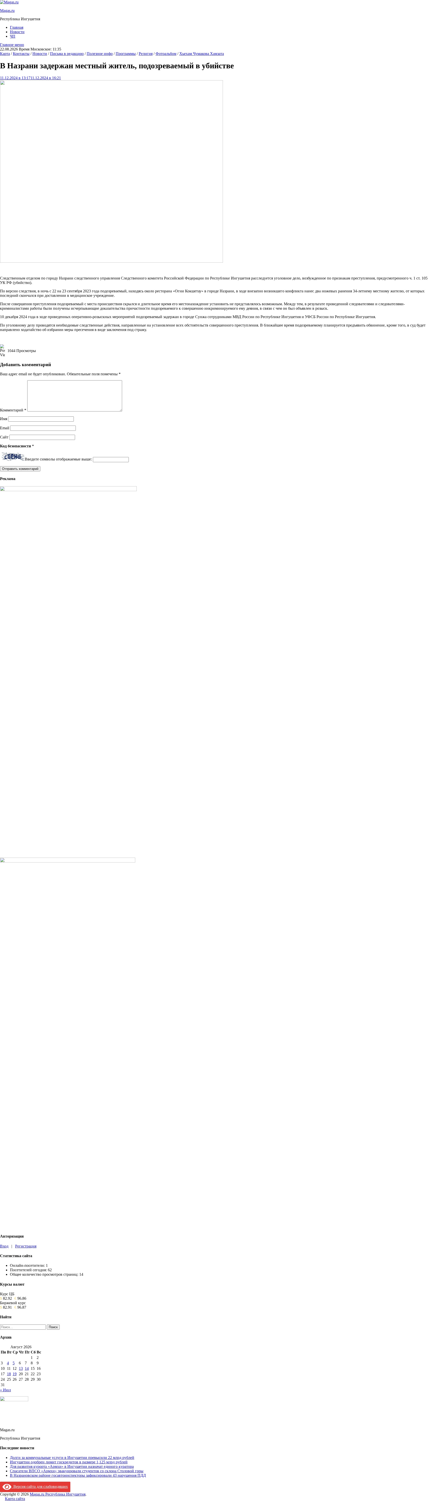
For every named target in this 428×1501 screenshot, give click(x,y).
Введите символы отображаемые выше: (58, 459)
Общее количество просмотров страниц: (44, 1274)
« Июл (5, 1390)
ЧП (12, 36)
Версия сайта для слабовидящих (39, 1486)
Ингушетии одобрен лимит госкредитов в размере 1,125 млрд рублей (69, 1462)
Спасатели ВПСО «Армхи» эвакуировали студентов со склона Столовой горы (76, 1471)
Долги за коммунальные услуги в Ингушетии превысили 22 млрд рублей (72, 1457)
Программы (126, 53)
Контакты (21, 53)
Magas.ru (7, 10)
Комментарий (13, 410)
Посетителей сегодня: (29, 1270)
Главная (16, 27)
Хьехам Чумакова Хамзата (201, 53)
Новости (17, 32)
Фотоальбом (166, 53)
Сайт (4, 437)
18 (9, 1374)
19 (15, 1374)
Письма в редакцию (67, 53)
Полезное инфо (100, 53)
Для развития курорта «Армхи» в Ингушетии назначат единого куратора (72, 1466)
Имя (3, 419)
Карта (5, 53)
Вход (4, 1246)
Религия (146, 53)
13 (21, 1368)
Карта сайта (15, 1499)
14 (27, 1368)
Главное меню (12, 45)
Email (4, 428)
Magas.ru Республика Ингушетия (57, 1494)
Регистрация (25, 1246)
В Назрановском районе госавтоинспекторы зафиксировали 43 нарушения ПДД (78, 1475)
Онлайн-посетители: (28, 1265)
